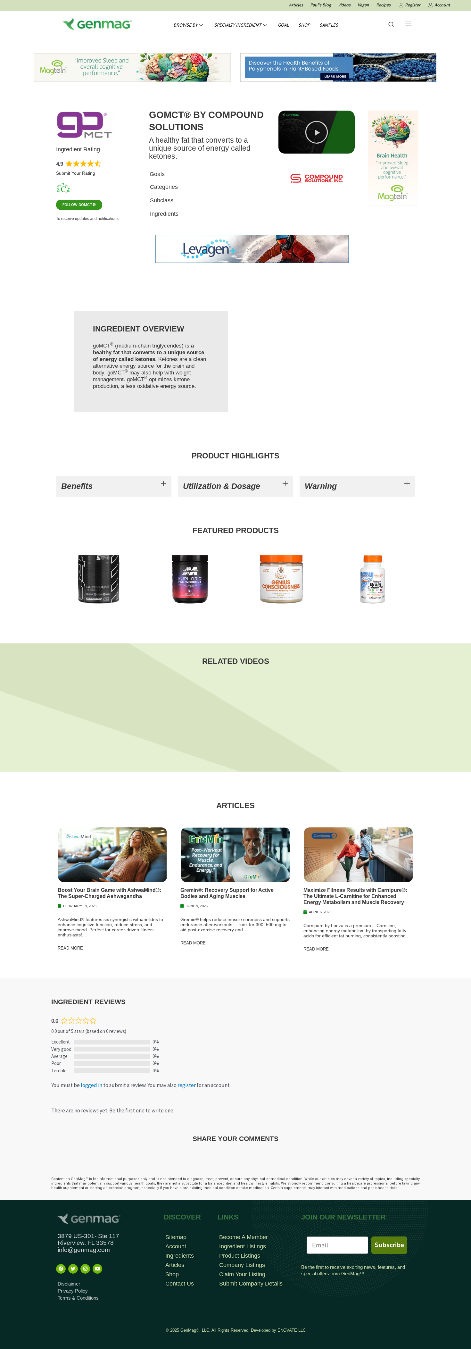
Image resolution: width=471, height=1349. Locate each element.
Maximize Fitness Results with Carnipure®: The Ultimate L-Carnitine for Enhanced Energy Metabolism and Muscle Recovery (355, 896)
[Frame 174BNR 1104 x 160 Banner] (338, 67)
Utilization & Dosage (221, 486)
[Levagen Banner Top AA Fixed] (252, 248)
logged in (91, 1085)
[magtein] (132, 67)
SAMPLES (328, 25)
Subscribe (389, 1245)
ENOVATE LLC (291, 1330)
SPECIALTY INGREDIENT (237, 25)
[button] (316, 132)
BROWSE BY (185, 25)
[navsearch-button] (391, 25)
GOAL (283, 25)
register (187, 1085)
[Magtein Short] (393, 157)
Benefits (77, 486)
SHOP (304, 25)
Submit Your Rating (75, 173)
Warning (321, 486)
